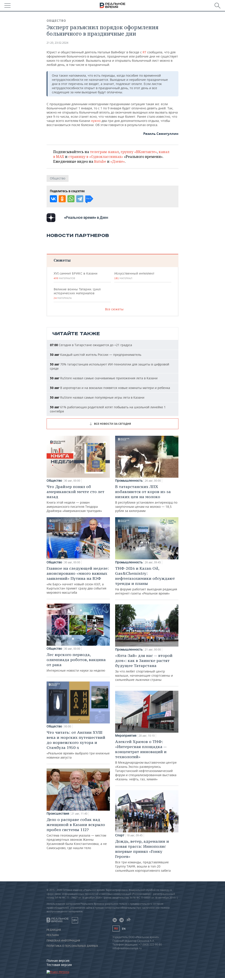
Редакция (54, 929)
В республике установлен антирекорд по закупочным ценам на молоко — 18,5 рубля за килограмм (146, 498)
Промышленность (129, 480)
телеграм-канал (104, 151)
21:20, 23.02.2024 (57, 43)
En (123, 929)
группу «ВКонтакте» (139, 151)
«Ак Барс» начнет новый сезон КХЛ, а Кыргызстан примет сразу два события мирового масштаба (78, 580)
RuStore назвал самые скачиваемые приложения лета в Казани (104, 378)
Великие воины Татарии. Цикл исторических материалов (77, 293)
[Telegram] (79, 198)
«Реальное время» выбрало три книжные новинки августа (78, 744)
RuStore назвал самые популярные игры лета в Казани (97, 397)
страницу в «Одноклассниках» (95, 156)
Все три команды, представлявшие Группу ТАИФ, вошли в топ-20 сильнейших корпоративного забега (143, 856)
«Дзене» (117, 161)
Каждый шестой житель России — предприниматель (95, 355)
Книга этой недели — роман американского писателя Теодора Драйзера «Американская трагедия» (75, 498)
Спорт (119, 835)
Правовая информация (63, 940)
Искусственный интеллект (134, 275)
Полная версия (58, 960)
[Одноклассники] (62, 198)
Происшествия (58, 813)
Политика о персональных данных (72, 945)
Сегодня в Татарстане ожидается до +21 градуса (91, 345)
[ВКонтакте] (53, 198)
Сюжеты (62, 260)
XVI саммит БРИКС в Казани (75, 275)
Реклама (53, 935)
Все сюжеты (114, 309)
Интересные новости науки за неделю (76, 662)
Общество (56, 21)
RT (144, 52)
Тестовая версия (59, 965)
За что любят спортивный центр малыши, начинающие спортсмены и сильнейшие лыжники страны (144, 667)
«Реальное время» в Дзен (86, 217)
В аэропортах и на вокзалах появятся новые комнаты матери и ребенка (110, 388)
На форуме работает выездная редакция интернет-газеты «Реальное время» (146, 580)
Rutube (100, 161)
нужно (96, 121)
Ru (116, 928)
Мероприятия (125, 735)
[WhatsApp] (70, 198)
